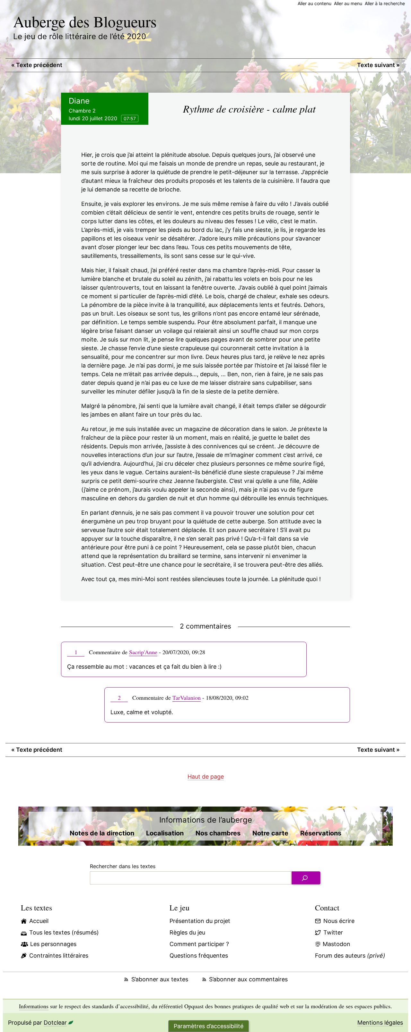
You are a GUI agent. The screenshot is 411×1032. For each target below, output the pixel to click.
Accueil (38, 921)
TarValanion (186, 697)
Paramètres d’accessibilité (208, 1026)
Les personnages (53, 944)
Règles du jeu (187, 932)
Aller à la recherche (385, 3)
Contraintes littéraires (58, 955)
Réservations (320, 833)
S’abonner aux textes (159, 979)
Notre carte (270, 833)
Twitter (333, 932)
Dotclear (55, 1022)
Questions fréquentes (199, 955)
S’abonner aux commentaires (248, 979)
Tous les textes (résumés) (64, 932)
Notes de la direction (102, 833)
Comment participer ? (199, 944)
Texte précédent (36, 65)
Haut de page (206, 776)
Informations (33, 1006)
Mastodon (336, 944)
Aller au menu (348, 3)
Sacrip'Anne (143, 652)
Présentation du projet (200, 921)
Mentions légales (380, 1022)
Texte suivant (378, 65)
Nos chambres (218, 833)
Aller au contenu (314, 3)
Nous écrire (338, 921)
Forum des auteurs (350, 955)
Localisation (165, 833)
